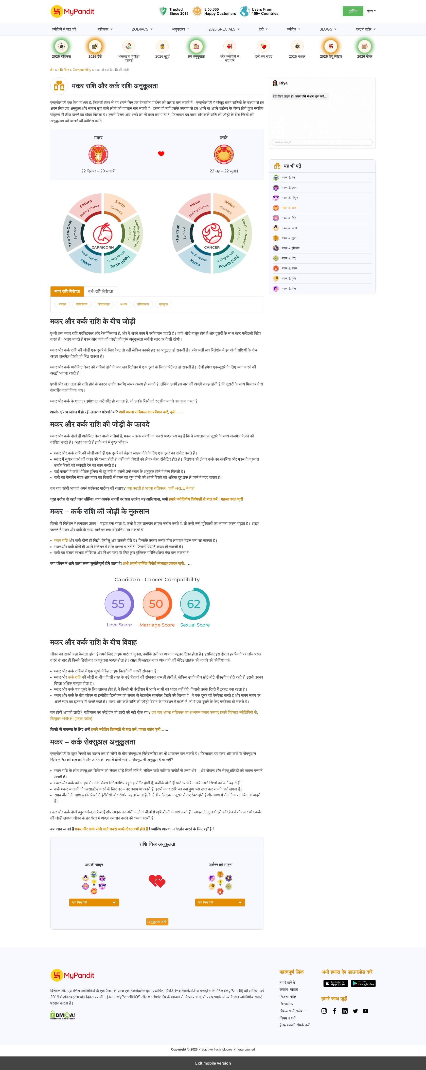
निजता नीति (288, 997)
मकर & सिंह (289, 218)
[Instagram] (325, 1011)
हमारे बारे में (287, 983)
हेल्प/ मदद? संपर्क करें (295, 1025)
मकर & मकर (289, 268)
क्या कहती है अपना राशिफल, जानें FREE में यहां (161, 488)
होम (52, 70)
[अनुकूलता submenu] (188, 29)
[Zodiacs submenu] (151, 29)
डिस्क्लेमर (286, 1004)
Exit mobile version (213, 1063)
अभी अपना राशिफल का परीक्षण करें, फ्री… (148, 412)
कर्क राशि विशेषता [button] (100, 291)
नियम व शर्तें (288, 1018)
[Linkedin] (345, 1011)
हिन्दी (370, 11)
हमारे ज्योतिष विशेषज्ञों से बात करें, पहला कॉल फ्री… (127, 729)
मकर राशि (61, 540)
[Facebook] (334, 1011)
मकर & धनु (288, 258)
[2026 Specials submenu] (238, 29)
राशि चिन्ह (63, 70)
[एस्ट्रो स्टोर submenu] (374, 29)
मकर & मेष (288, 177)
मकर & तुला (289, 238)
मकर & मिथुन (290, 198)
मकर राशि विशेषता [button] (67, 291)
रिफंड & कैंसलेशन (292, 1011)
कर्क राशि (74, 677)
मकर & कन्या (290, 228)
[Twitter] (355, 1011)
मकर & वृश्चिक (291, 248)
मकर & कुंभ (289, 278)
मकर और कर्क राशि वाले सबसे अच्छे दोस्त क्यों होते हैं (111, 829)
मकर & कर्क (289, 208)
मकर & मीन (289, 288)
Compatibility (82, 70)
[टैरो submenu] (267, 29)
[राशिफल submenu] (111, 29)
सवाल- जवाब (289, 989)
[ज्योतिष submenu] (299, 29)
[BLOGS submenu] (335, 29)
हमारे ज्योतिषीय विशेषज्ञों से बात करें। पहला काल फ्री (205, 499)
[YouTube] (365, 1011)
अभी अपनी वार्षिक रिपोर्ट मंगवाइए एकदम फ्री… (155, 563)
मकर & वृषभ (289, 187)
